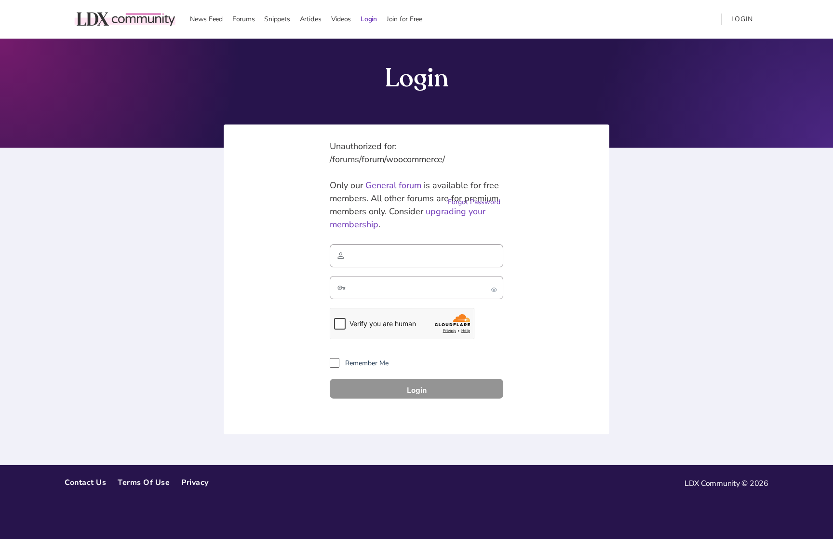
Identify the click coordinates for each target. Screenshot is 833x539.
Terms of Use (144, 482)
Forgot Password (474, 202)
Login (742, 19)
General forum (393, 185)
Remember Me (366, 363)
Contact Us (85, 482)
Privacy (195, 482)
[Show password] (494, 287)
